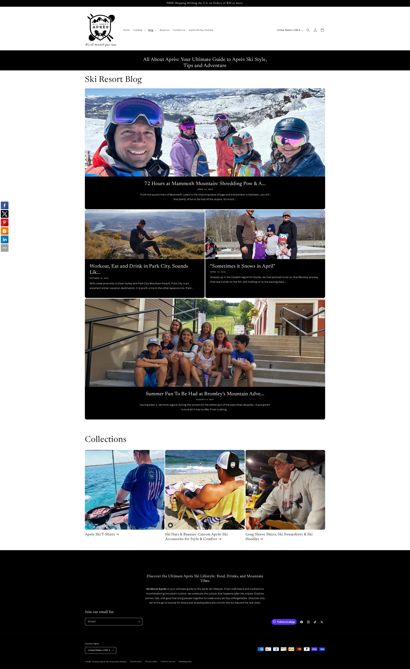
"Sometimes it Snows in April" (242, 266)
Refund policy (136, 661)
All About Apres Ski (100, 662)
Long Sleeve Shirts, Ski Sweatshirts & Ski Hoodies (279, 537)
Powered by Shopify (118, 662)
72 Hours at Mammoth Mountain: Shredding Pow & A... (205, 183)
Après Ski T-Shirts (100, 534)
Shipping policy (185, 661)
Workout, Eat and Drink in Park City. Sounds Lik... (139, 269)
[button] (139, 30)
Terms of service (168, 661)
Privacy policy (151, 661)
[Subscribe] (138, 621)
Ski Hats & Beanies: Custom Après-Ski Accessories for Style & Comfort (196, 537)
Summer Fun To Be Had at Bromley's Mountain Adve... (205, 394)
